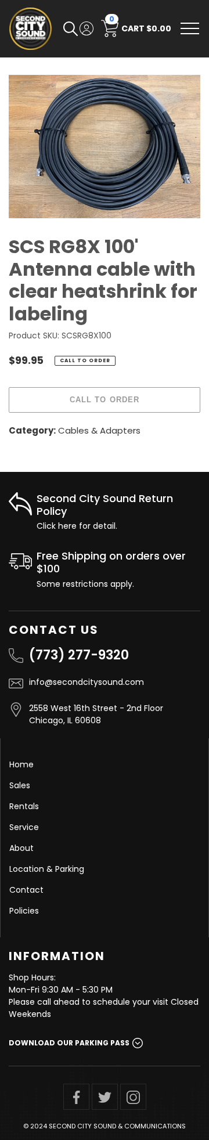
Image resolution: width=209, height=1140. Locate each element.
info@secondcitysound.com (86, 682)
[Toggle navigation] (190, 28)
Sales (19, 785)
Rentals (24, 806)
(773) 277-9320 (79, 655)
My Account (86, 28)
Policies (24, 911)
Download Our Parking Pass (69, 1043)
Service (24, 827)
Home (21, 764)
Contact (26, 890)
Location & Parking (46, 869)
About (21, 848)
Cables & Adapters (99, 430)
